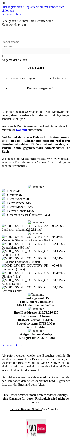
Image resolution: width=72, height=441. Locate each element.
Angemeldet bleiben (14, 60)
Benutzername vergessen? (24, 78)
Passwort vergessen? (40, 88)
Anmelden (36, 67)
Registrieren (60, 78)
